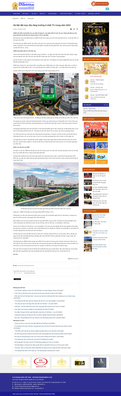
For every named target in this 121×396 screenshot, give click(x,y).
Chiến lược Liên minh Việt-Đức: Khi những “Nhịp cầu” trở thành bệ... (100, 203)
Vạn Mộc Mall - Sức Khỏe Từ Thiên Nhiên (99, 223)
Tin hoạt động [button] (52, 13)
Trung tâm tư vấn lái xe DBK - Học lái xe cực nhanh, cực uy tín (100, 233)
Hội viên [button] (34, 13)
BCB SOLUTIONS (50, 394)
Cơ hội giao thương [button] (66, 13)
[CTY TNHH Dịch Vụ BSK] (80, 363)
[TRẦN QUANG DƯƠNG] (87, 82)
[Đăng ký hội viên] (100, 3)
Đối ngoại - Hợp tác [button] (94, 13)
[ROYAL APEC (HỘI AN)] (21, 363)
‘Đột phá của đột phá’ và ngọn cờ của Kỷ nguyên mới (99, 176)
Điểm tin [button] (42, 13)
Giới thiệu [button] (25, 13)
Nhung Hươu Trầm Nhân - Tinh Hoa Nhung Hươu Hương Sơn (99, 217)
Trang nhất (16, 13)
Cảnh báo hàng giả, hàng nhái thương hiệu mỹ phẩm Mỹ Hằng (99, 246)
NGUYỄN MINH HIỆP (102, 95)
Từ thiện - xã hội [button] (80, 13)
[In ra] (74, 29)
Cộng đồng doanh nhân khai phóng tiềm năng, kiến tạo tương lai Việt (100, 196)
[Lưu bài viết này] (77, 29)
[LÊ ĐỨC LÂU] (87, 89)
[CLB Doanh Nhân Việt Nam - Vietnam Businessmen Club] (23, 5)
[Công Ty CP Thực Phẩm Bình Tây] (41, 363)
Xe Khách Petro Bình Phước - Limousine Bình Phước (100, 238)
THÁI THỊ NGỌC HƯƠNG (104, 108)
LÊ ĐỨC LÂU (99, 87)
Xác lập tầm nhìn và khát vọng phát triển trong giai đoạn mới (99, 182)
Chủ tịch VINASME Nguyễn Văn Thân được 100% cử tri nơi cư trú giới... (100, 189)
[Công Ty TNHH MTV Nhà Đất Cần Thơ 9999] (100, 363)
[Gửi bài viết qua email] (71, 29)
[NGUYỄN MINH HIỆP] (87, 97)
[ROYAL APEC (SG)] (60, 363)
